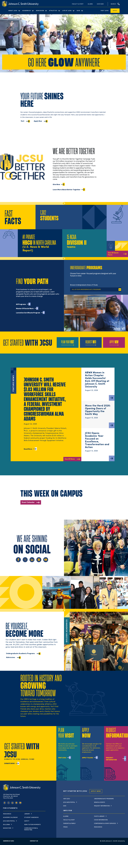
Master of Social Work (25, 309)
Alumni (90, 4)
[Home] (20, 4)
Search (113, 4)
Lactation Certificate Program (28, 313)
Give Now (100, 4)
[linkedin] (12, 802)
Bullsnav (6, 824)
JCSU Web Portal (9, 821)
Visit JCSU (105, 10)
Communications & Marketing (31, 829)
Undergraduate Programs (104, 799)
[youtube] (20, 802)
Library (27, 814)
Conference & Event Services (105, 823)
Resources (7, 814)
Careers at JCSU (8, 841)
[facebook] (4, 802)
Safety (26, 821)
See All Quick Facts (113, 254)
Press (65, 827)
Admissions (10, 657)
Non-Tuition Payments (32, 824)
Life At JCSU (67, 10)
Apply (115, 10)
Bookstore (7, 828)
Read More (28, 449)
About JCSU (12, 10)
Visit (22, 121)
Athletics (53, 10)
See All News (70, 459)
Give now (56, 184)
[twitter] (8, 802)
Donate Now (9, 763)
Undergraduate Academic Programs (20, 653)
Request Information (111, 759)
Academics (26, 10)
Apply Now (38, 121)
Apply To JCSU (87, 758)
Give (78, 10)
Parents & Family (69, 823)
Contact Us (34, 841)
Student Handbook (31, 817)
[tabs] (96, 288)
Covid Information (101, 820)
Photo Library (99, 816)
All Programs (21, 304)
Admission (40, 10)
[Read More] (112, 398)
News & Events (99, 802)
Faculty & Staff (77, 4)
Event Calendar (28, 502)
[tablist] (95, 289)
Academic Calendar (10, 817)
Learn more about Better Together (66, 190)
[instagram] (16, 802)
